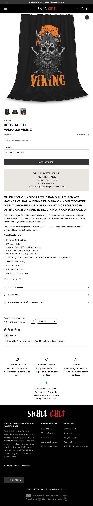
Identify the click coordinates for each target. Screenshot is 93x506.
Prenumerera (14, 480)
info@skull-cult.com (79, 368)
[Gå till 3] (22, 111)
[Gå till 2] (15, 111)
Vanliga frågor (47, 433)
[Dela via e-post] (20, 279)
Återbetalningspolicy (73, 442)
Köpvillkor (68, 433)
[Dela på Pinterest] (17, 279)
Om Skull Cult (70, 429)
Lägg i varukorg (46, 162)
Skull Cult (8, 120)
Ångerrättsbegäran (49, 442)
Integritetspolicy (71, 437)
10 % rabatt (34, 186)
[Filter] (33, 321)
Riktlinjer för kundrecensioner (76, 446)
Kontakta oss (46, 429)
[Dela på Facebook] (10, 279)
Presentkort (46, 437)
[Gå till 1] (7, 111)
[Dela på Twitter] (13, 279)
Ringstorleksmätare (49, 446)
